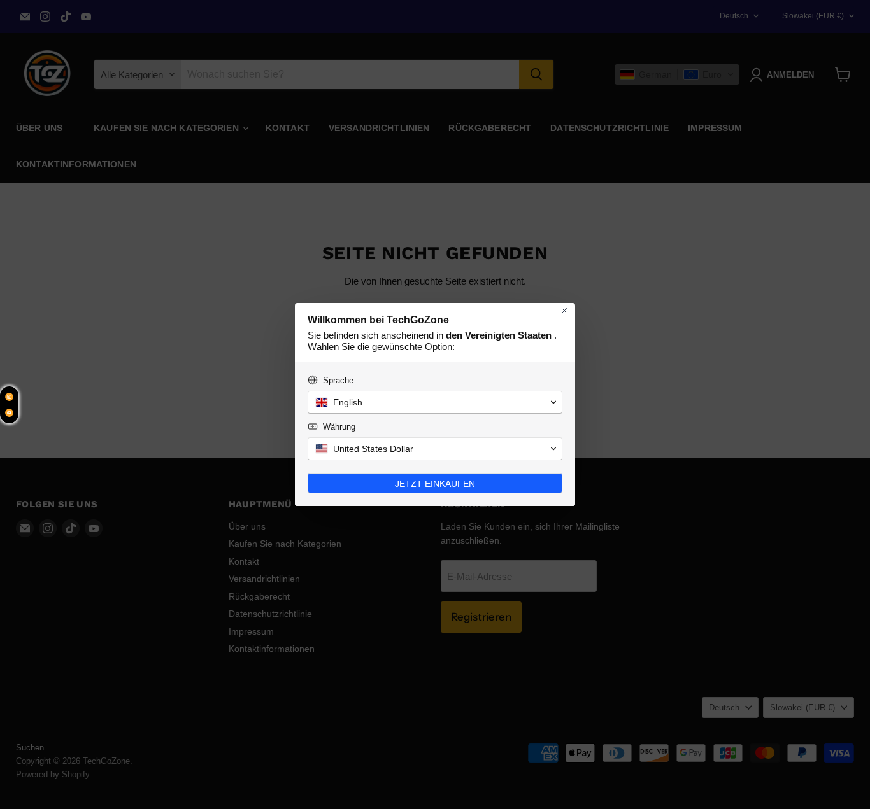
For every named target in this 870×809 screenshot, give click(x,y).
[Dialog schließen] (564, 311)
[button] (435, 402)
